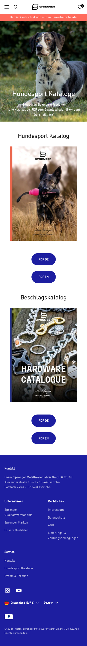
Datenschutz (56, 517)
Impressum (56, 509)
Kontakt (9, 560)
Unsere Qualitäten (16, 530)
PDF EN (44, 277)
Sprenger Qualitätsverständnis (18, 512)
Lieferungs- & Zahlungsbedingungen (63, 535)
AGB (51, 525)
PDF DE (44, 259)
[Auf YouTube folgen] (19, 590)
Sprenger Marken (16, 522)
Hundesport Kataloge (18, 568)
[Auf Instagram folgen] (7, 590)
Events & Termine (16, 576)
